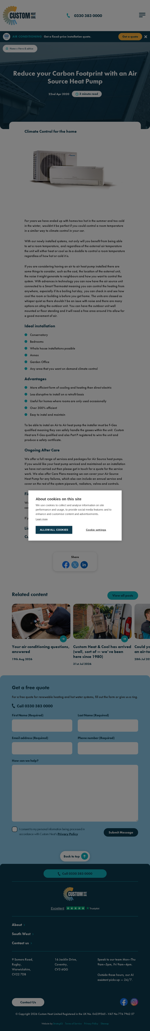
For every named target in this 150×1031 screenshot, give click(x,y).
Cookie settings (96, 529)
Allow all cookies (54, 529)
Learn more (42, 519)
